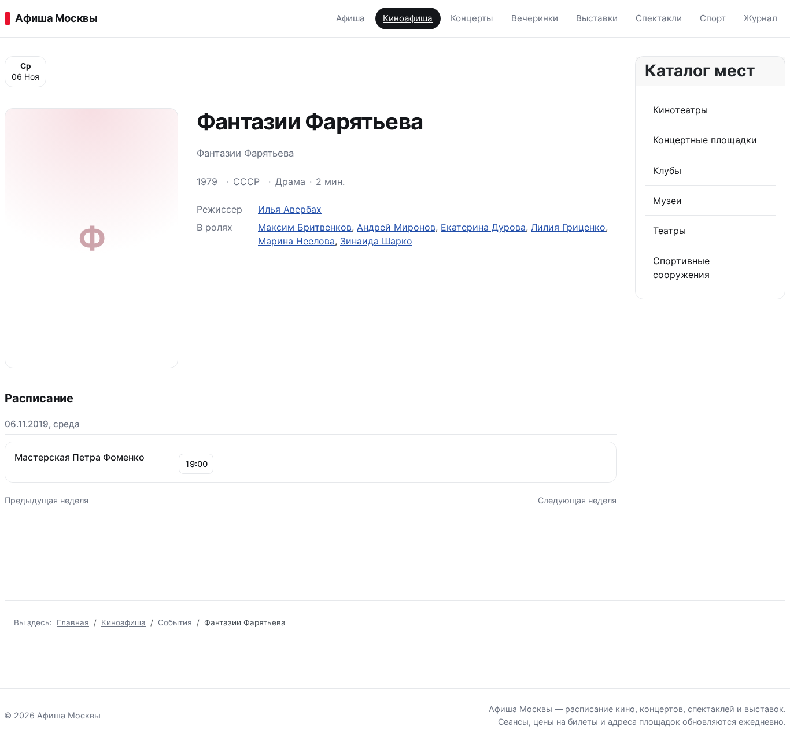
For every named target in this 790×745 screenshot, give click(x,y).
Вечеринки (534, 18)
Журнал (760, 18)
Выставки (597, 18)
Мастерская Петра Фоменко (79, 457)
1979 (207, 181)
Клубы (667, 170)
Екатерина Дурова (483, 227)
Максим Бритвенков (305, 227)
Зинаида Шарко (376, 241)
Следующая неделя (577, 500)
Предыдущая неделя (46, 500)
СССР (246, 181)
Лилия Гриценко (568, 227)
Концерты (472, 18)
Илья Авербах (290, 209)
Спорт (713, 18)
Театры (669, 230)
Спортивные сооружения (681, 267)
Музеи (667, 200)
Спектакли (659, 18)
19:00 (196, 464)
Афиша (350, 18)
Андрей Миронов (396, 227)
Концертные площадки (705, 140)
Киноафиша (408, 18)
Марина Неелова (296, 241)
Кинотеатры (680, 110)
